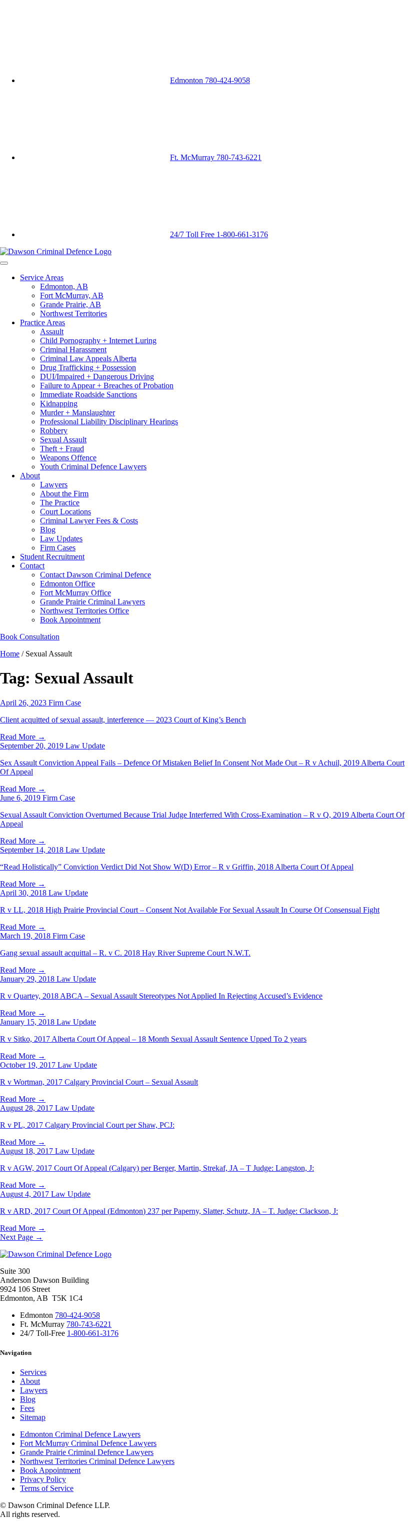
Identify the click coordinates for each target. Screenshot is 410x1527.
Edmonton (210, 80)
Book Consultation (30, 636)
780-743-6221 (89, 1324)
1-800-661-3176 (92, 1333)
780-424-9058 (77, 1315)
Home (10, 653)
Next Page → (21, 1237)
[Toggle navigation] (4, 263)
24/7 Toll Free (219, 234)
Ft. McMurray (216, 157)
